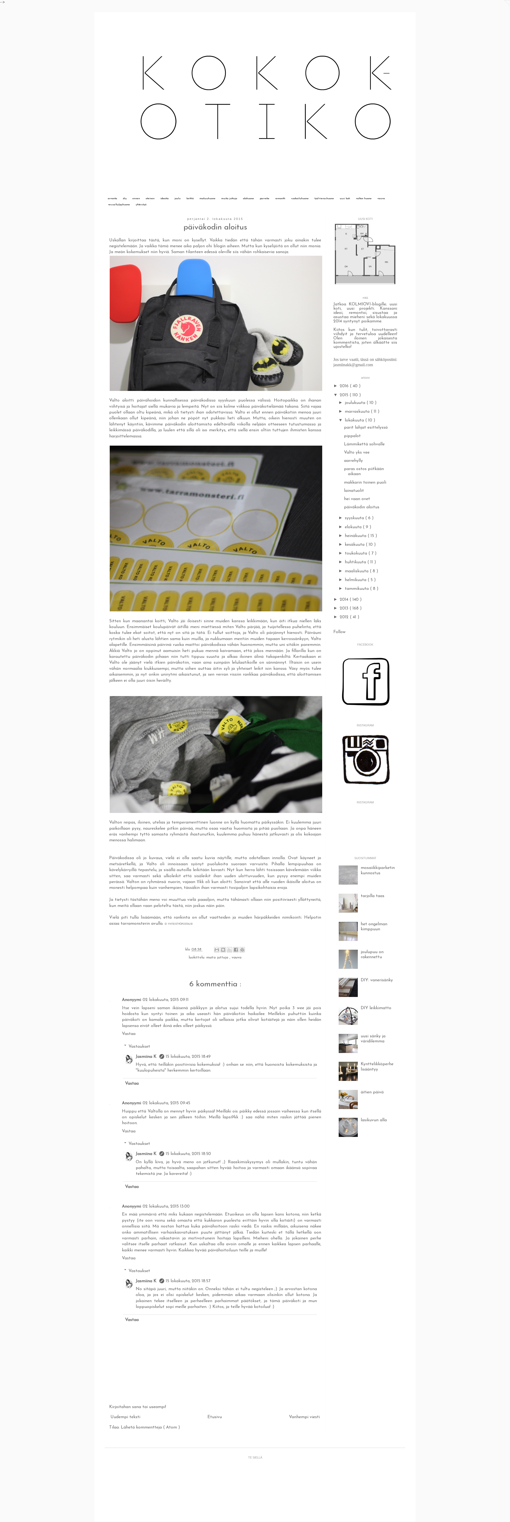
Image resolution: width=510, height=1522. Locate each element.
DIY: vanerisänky (377, 980)
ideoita (164, 198)
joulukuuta (356, 403)
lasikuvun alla (374, 1120)
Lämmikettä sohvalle (364, 444)
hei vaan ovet (357, 499)
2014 (345, 600)
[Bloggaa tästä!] (223, 949)
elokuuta (354, 527)
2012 (345, 617)
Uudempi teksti (125, 1417)
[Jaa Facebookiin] (236, 949)
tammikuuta (357, 589)
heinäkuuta (356, 536)
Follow (339, 632)
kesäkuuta (355, 545)
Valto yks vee (356, 452)
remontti (280, 198)
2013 (345, 608)
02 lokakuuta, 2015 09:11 (166, 1000)
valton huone (364, 198)
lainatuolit (354, 491)
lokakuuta (355, 420)
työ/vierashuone (324, 198)
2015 (345, 395)
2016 (345, 386)
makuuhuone (207, 198)
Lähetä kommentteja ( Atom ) (150, 1427)
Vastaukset (139, 1046)
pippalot (352, 436)
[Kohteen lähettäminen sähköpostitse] (216, 949)
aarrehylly (353, 461)
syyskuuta (355, 518)
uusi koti (345, 198)
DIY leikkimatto (376, 1008)
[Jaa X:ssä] (229, 949)
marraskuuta (358, 412)
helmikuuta (356, 580)
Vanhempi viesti (304, 1417)
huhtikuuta (356, 562)
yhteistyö (141, 204)
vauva (381, 198)
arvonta (112, 198)
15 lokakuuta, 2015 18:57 (188, 1281)
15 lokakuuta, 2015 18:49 (188, 1057)
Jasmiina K (147, 1057)
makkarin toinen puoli (365, 482)
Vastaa (128, 1034)
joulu (178, 198)
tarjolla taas (372, 896)
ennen (136, 198)
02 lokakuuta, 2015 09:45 (166, 1103)
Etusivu (214, 1417)
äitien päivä (372, 1092)
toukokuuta (356, 553)
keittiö (190, 198)
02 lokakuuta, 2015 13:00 (166, 1206)
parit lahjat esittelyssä (366, 427)
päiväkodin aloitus (361, 507)
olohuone (248, 198)
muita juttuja (229, 198)
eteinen (150, 198)
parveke (264, 198)
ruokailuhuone (300, 198)
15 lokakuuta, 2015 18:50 (188, 1154)
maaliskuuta (357, 571)
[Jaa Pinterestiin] (242, 949)
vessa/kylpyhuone (119, 204)
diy (125, 198)
